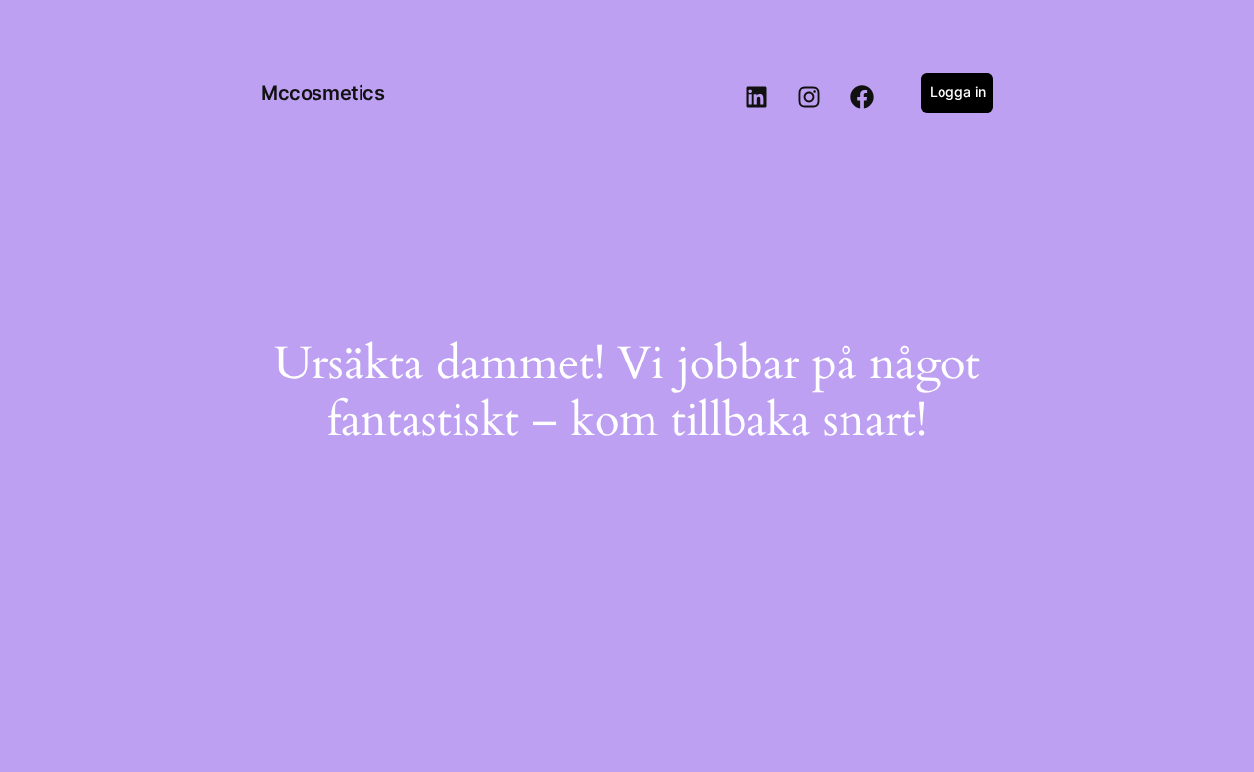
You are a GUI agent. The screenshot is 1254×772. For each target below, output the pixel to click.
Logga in (958, 91)
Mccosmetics (323, 93)
